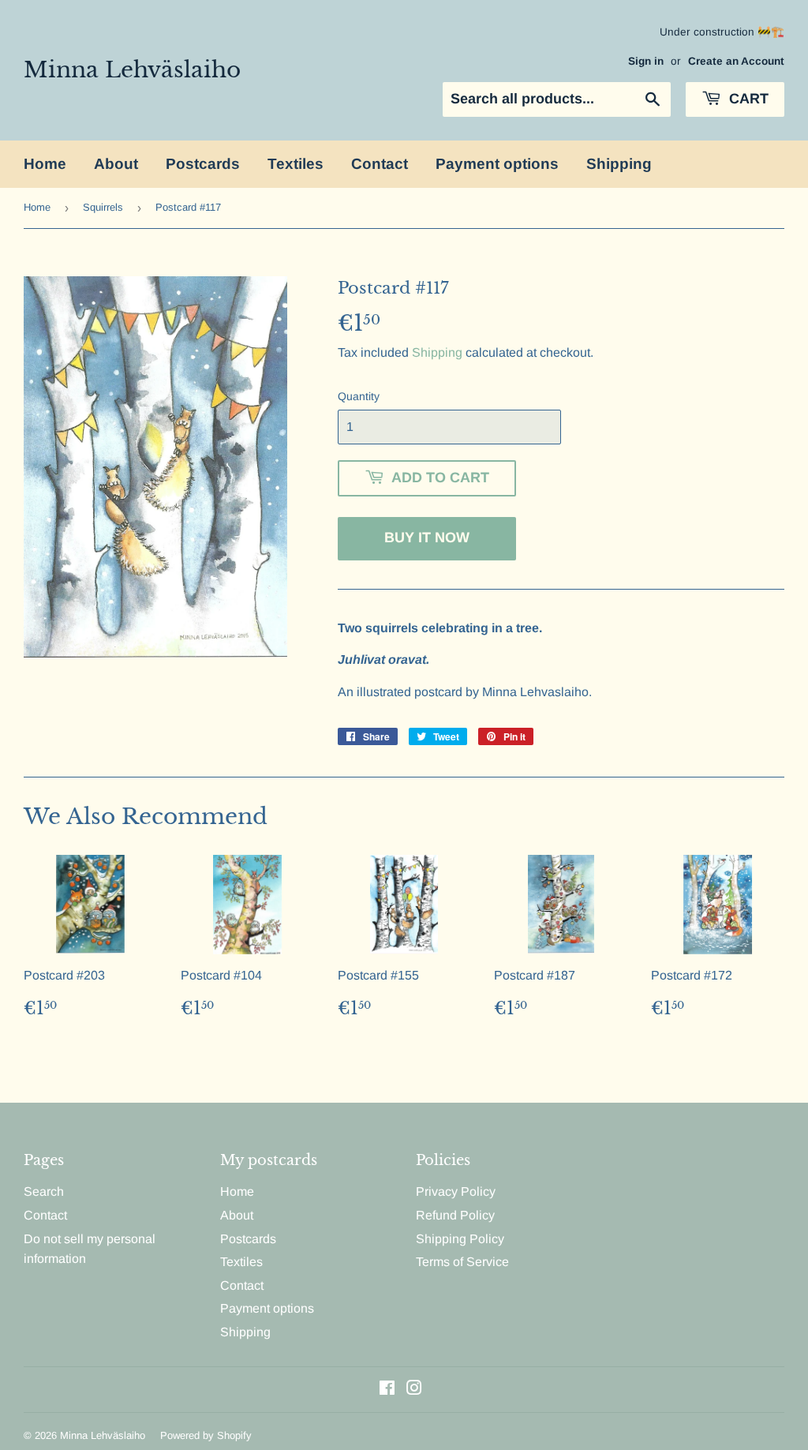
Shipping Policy (460, 1239)
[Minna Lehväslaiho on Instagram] (414, 1389)
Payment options (497, 163)
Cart (747, 99)
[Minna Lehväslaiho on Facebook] (387, 1389)
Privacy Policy (456, 1191)
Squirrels (103, 207)
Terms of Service (462, 1261)
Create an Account (736, 61)
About (116, 163)
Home (45, 163)
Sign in (646, 61)
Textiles (295, 163)
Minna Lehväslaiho (132, 69)
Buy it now (426, 537)
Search (44, 1191)
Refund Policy (455, 1215)
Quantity (359, 396)
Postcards (203, 163)
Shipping (619, 163)
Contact (379, 163)
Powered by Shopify (206, 1435)
